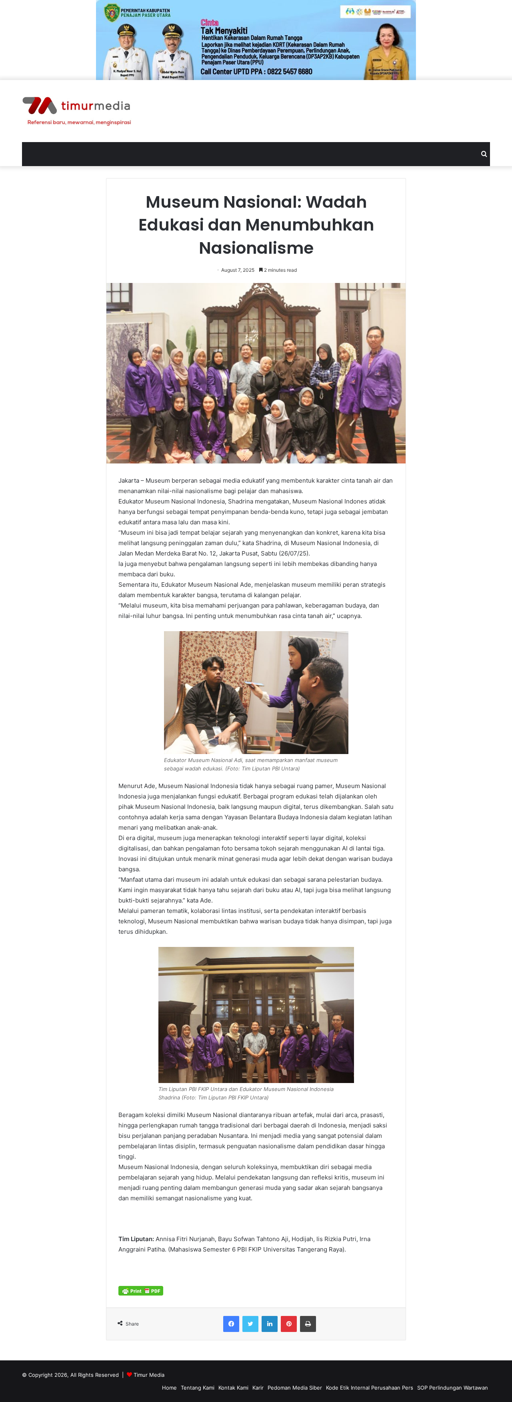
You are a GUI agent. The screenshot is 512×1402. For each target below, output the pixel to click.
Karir (258, 1387)
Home (169, 1387)
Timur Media (149, 1375)
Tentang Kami (197, 1387)
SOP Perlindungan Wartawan (452, 1387)
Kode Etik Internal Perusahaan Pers (369, 1387)
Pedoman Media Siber (295, 1387)
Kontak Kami (233, 1387)
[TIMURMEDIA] (77, 111)
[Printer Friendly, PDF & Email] (140, 1290)
